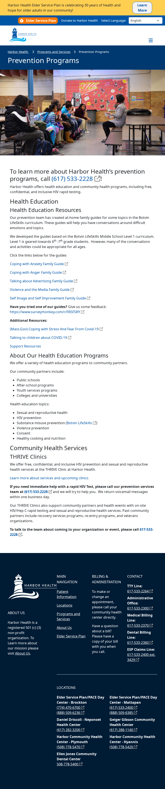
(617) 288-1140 (122, 729)
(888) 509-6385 (122, 712)
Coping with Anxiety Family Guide (37, 263)
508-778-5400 (68, 764)
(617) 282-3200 (69, 729)
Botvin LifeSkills (79, 423)
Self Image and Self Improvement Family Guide (48, 298)
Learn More (142, 8)
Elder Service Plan (41, 20)
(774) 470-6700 (69, 707)
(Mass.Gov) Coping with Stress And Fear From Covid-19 (54, 329)
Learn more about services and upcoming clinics (49, 478)
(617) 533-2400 (122, 707)
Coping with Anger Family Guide (36, 272)
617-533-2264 (138, 591)
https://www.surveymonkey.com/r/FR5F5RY (45, 312)
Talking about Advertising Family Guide (41, 281)
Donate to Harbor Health (79, 20)
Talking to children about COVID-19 (38, 337)
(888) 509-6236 (69, 712)
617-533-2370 (138, 625)
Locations (64, 605)
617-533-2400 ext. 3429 (141, 657)
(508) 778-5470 (69, 747)
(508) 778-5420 (122, 747)
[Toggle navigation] (150, 40)
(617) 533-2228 (72, 178)
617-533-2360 (138, 642)
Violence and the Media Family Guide (40, 289)
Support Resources (26, 346)
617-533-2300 (138, 608)
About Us (22, 653)
